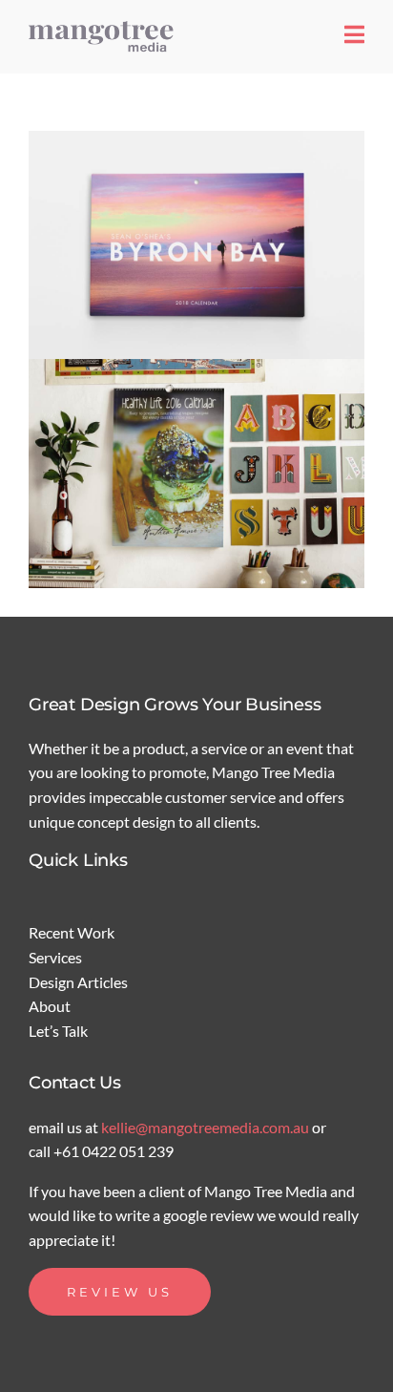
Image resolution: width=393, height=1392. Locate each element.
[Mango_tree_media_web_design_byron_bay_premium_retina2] (105, 26)
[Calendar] (196, 245)
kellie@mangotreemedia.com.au (206, 1127)
